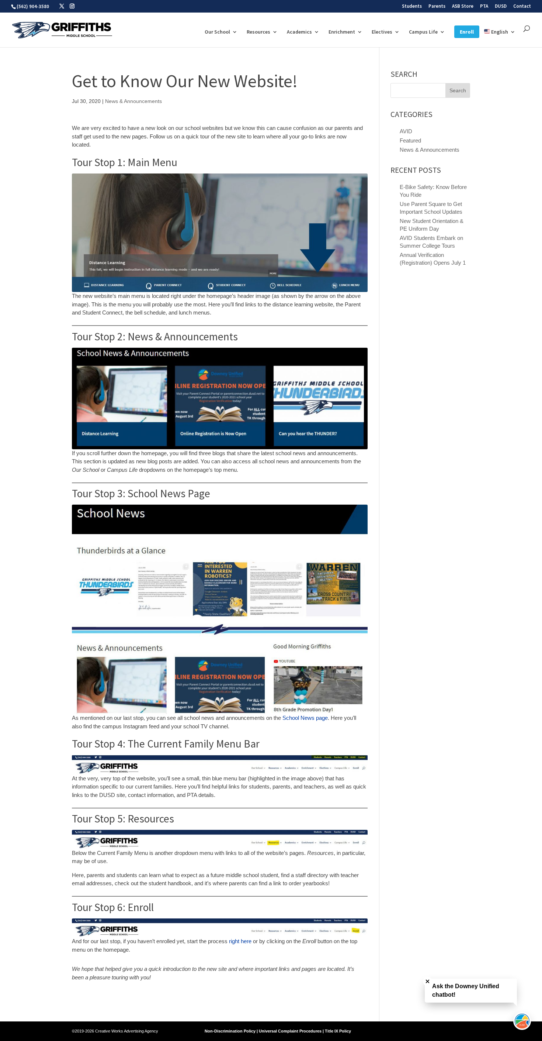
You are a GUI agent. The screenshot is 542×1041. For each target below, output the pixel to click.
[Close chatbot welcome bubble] (427, 981)
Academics (299, 32)
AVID (406, 131)
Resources (258, 32)
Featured (410, 140)
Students (412, 6)
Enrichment (342, 32)
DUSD (501, 6)
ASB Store (462, 6)
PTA (484, 6)
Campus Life (423, 32)
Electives (382, 32)
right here (240, 941)
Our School (217, 32)
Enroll (467, 31)
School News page (305, 718)
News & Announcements (133, 101)
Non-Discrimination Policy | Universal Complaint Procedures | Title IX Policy (278, 1031)
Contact (522, 6)
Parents (436, 6)
